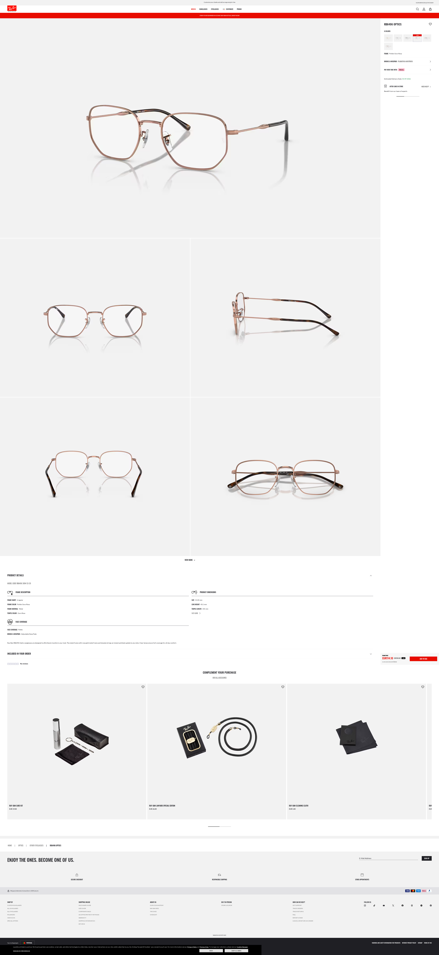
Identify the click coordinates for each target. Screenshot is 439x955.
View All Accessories (220, 677)
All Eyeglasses (12, 911)
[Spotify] (421, 905)
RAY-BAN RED (154, 908)
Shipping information (87, 921)
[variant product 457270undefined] (427, 38)
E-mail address (365, 858)
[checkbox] (430, 24)
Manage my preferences (21, 951)
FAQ (294, 915)
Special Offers (12, 921)
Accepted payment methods (89, 915)
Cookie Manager (242, 947)
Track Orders (298, 908)
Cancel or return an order (303, 921)
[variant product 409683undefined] (407, 38)
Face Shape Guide (85, 905)
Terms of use (428, 943)
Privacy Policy (192, 947)
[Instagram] (365, 905)
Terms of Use (204, 947)
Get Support (297, 905)
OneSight (153, 915)
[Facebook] (402, 905)
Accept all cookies (236, 951)
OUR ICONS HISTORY (157, 905)
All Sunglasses (12, 908)
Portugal (29, 943)
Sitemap (420, 943)
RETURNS (82, 924)
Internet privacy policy (409, 943)
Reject (211, 951)
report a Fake (298, 918)
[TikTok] (374, 905)
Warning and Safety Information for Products (386, 943)
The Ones (153, 911)
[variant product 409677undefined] (388, 38)
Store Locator (226, 905)
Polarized (11, 915)
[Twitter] (393, 905)
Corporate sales (85, 911)
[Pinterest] (431, 905)
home (10, 845)
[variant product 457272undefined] (388, 46)
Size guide (82, 908)
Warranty (82, 918)
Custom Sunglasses (14, 905)
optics (20, 845)
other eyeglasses (36, 845)
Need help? (425, 86)
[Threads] (412, 905)
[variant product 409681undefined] (398, 38)
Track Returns (298, 911)
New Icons (11, 918)
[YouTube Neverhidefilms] (384, 905)
